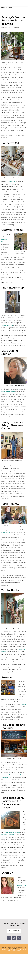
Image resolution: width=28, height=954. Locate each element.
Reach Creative (16, 950)
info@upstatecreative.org (6, 949)
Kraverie (23, 704)
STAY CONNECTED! (14, 931)
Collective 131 (11, 181)
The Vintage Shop (7, 325)
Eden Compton (6, 532)
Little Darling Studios (8, 391)
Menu (25, 3)
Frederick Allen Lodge (8, 835)
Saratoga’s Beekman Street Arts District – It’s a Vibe (13, 20)
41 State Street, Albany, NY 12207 (20, 949)
